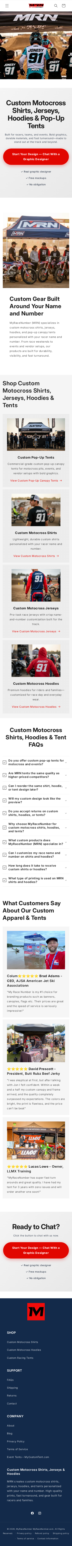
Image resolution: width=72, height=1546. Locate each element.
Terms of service (25, 1538)
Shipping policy (61, 1533)
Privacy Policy (15, 1441)
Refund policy (42, 1533)
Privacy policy (24, 1533)
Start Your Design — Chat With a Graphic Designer (36, 156)
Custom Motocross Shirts (22, 1342)
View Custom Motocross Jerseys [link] (34, 631)
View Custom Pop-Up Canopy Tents (34, 480)
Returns (11, 1395)
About (11, 1425)
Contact (12, 1403)
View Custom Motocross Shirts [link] (34, 556)
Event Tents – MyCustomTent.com (28, 1456)
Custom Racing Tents (20, 1357)
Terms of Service (17, 1449)
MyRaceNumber (24, 1529)
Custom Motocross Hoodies (24, 1349)
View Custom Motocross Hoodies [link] (34, 706)
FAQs (10, 1379)
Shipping (12, 1387)
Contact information (47, 1538)
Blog (9, 1433)
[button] (7, 6)
